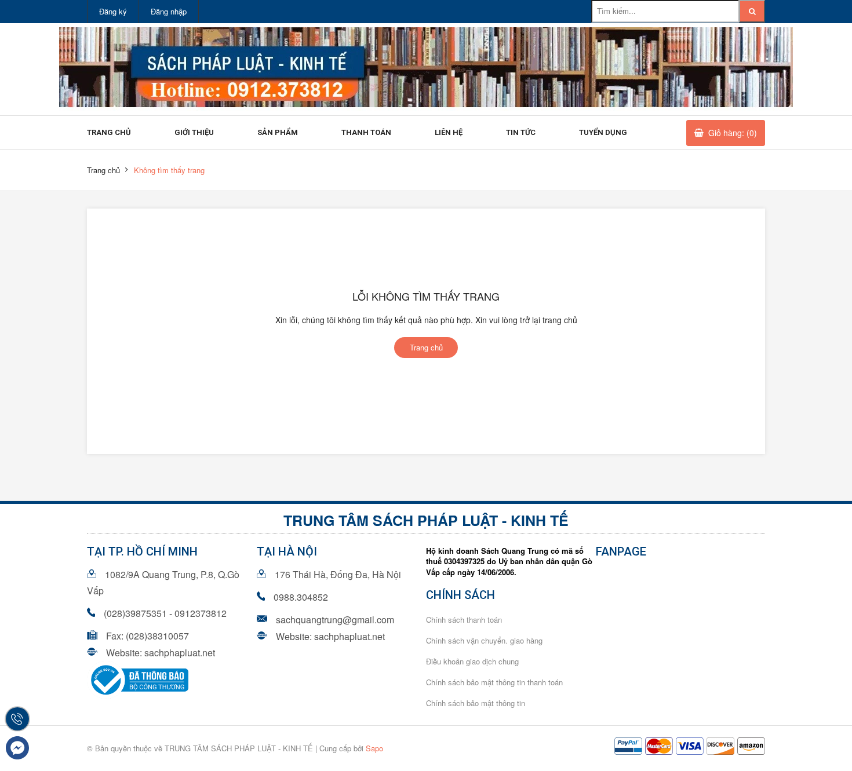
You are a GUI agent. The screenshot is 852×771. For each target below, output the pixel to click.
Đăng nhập (169, 11)
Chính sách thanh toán (464, 619)
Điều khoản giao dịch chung (472, 661)
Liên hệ (449, 132)
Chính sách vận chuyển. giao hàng (484, 640)
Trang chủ (109, 132)
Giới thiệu (194, 132)
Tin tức (521, 132)
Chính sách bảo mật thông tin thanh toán (494, 682)
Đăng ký (113, 11)
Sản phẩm (277, 132)
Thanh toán (366, 132)
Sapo (374, 748)
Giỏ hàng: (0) (732, 132)
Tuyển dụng (603, 132)
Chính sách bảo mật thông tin (475, 702)
